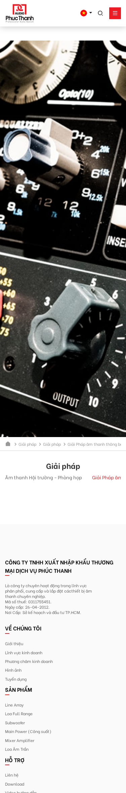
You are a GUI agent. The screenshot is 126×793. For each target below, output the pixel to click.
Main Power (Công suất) (28, 731)
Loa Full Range (19, 713)
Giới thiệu (14, 643)
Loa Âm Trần (17, 749)
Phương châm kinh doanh (29, 661)
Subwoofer (15, 722)
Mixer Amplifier (19, 740)
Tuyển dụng (16, 679)
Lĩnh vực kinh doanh (23, 652)
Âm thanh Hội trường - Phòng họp (43, 477)
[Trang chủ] (8, 444)
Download (14, 784)
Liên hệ (11, 775)
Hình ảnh (13, 670)
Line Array (14, 705)
